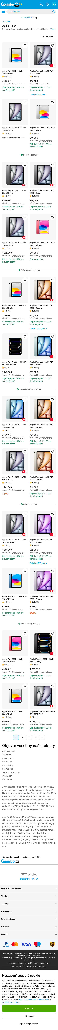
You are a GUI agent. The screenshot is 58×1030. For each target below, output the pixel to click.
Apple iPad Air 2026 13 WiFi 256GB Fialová (41, 597)
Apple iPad (6, 755)
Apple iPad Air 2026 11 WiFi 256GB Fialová (41, 541)
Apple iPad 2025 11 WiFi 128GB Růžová (12, 660)
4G (15, 796)
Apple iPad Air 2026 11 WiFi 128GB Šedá (41, 191)
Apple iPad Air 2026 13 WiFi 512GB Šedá (14, 478)
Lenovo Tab (7, 762)
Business (5, 927)
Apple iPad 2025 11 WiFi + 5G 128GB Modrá (14, 597)
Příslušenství (7, 911)
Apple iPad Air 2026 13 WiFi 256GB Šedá (14, 244)
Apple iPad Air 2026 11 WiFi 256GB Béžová (41, 306)
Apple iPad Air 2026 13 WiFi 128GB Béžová (41, 478)
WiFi (6, 796)
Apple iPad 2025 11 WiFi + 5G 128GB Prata (42, 129)
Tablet (7, 22)
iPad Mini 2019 (24, 817)
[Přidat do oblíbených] (25, 45)
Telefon (4, 896)
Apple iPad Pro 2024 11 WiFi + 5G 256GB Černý (15, 363)
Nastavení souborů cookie (21, 967)
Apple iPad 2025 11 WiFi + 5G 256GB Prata (14, 306)
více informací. (28, 960)
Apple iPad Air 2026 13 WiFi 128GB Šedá (41, 72)
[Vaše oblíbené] (47, 4)
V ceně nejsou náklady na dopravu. (29, 956)
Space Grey (49, 799)
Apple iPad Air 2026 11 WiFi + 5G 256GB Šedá (14, 541)
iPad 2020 (51, 793)
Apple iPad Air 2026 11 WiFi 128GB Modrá (14, 426)
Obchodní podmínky (41, 963)
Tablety (4, 904)
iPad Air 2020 (8, 817)
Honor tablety (8, 758)
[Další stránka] (42, 737)
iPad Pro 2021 (35, 796)
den (33, 857)
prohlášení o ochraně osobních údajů (34, 999)
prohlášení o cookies (10, 1002)
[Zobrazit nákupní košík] (54, 4)
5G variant (26, 806)
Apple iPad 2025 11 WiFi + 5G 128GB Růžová (42, 244)
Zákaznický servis (8, 919)
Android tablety (8, 751)
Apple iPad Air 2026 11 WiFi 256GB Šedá (14, 191)
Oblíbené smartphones (11, 888)
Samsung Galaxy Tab (11, 772)
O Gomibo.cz (12, 963)
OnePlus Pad (7, 769)
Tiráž (30, 963)
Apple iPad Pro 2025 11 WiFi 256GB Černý (42, 660)
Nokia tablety (7, 765)
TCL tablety (7, 776)
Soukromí (22, 963)
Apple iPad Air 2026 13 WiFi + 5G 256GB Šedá (42, 712)
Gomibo (4, 934)
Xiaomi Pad (7, 779)
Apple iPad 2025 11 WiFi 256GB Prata (12, 712)
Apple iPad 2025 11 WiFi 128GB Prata (12, 72)
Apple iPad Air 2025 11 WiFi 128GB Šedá (14, 129)
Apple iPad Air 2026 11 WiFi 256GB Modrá (41, 363)
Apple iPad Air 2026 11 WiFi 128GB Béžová (41, 426)
